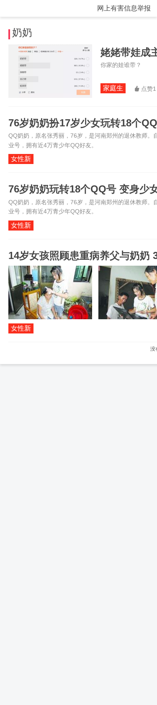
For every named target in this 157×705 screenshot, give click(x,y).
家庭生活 (113, 89)
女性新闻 (21, 159)
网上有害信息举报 (124, 8)
